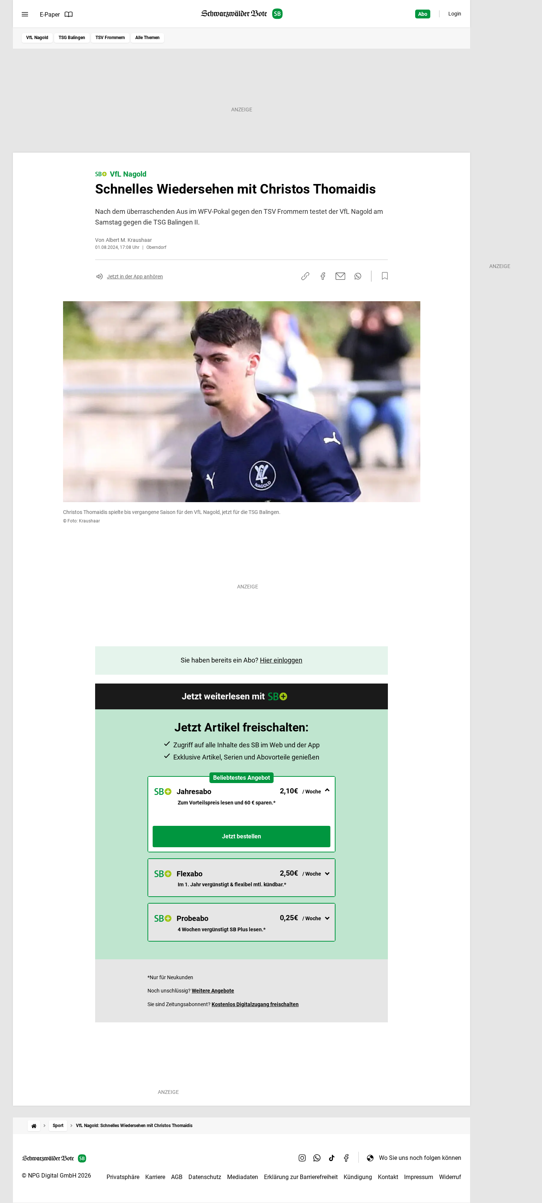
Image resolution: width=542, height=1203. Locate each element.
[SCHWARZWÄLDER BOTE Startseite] (242, 13)
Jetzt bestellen (241, 836)
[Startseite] (34, 1125)
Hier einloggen (281, 660)
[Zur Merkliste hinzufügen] (383, 276)
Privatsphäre (123, 1177)
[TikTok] (332, 1158)
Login (454, 14)
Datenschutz (204, 1177)
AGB (177, 1177)
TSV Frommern (110, 37)
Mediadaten (242, 1177)
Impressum (418, 1177)
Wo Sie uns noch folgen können (420, 1157)
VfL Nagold (37, 37)
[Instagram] (302, 1158)
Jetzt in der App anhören (135, 276)
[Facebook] (346, 1158)
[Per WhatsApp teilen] (358, 276)
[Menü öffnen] (25, 14)
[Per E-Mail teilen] (340, 276)
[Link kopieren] (305, 276)
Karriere (155, 1177)
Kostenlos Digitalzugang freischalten (255, 1004)
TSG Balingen (72, 37)
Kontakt (388, 1177)
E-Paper (50, 14)
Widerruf (450, 1177)
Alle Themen (147, 37)
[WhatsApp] (317, 1158)
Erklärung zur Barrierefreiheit (301, 1177)
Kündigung (358, 1177)
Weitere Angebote (213, 991)
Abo (422, 14)
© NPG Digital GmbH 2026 (56, 1175)
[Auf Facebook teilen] (323, 276)
